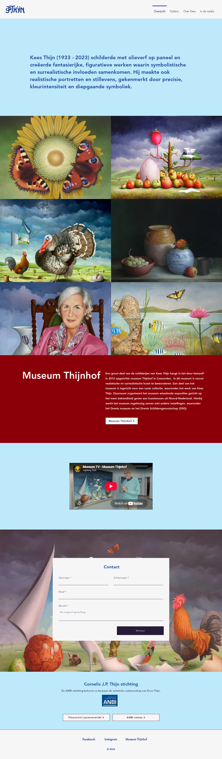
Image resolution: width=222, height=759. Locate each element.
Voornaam (64, 577)
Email (61, 592)
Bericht (63, 606)
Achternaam (120, 577)
